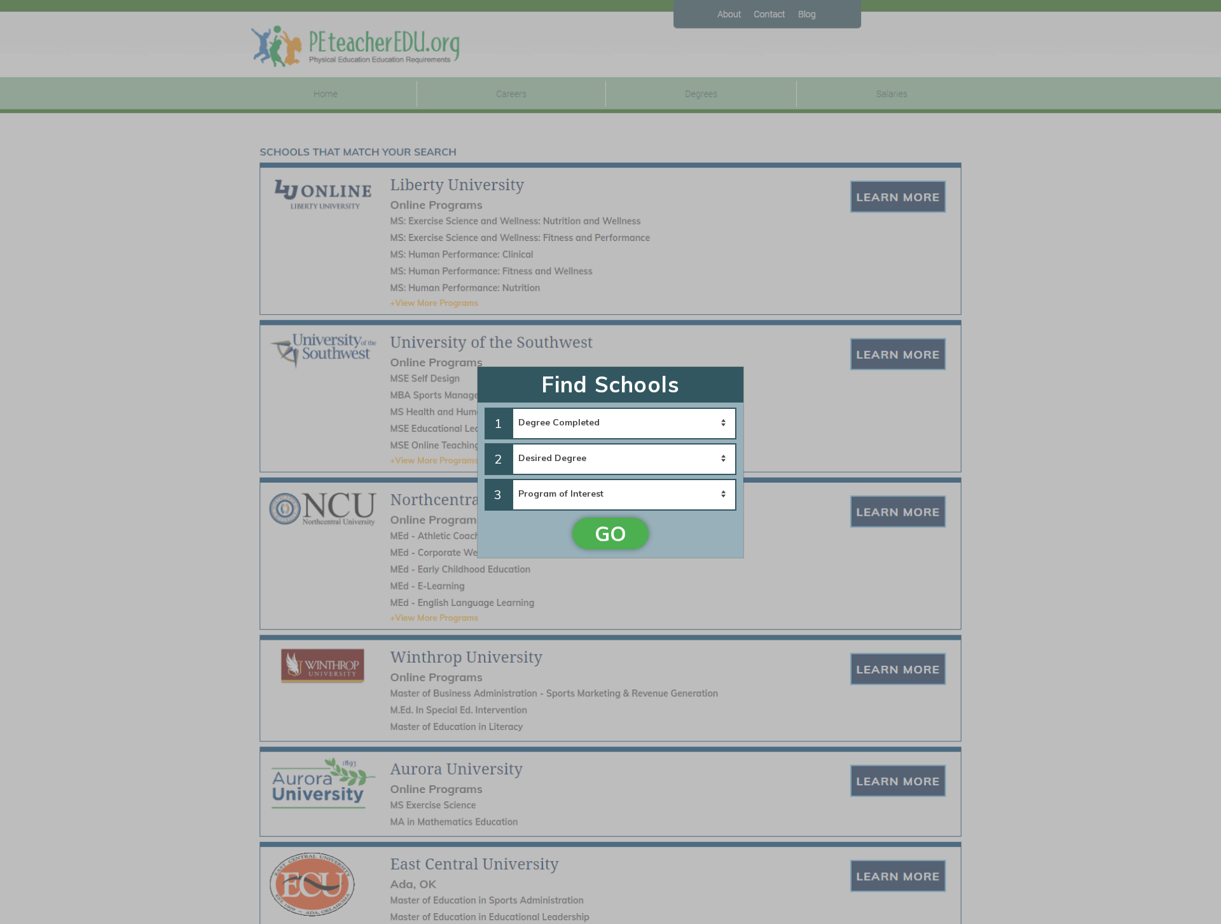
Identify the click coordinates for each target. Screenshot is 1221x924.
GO (610, 533)
